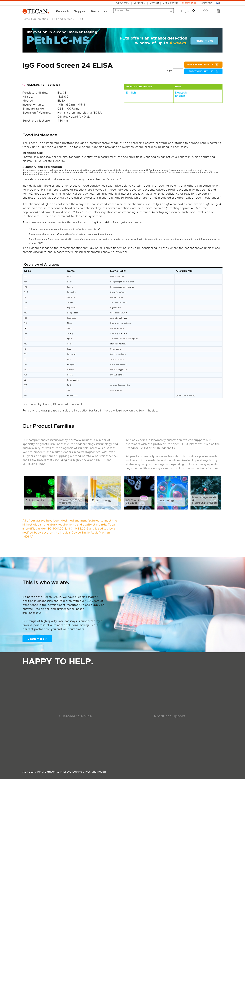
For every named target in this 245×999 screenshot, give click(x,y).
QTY (169, 71)
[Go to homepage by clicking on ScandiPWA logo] (35, 11)
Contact (154, 3)
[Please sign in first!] (24, 85)
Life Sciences (170, 3)
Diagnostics (189, 3)
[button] (61, 11)
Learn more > (37, 639)
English (131, 92)
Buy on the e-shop (200, 65)
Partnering (206, 3)
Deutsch (181, 92)
